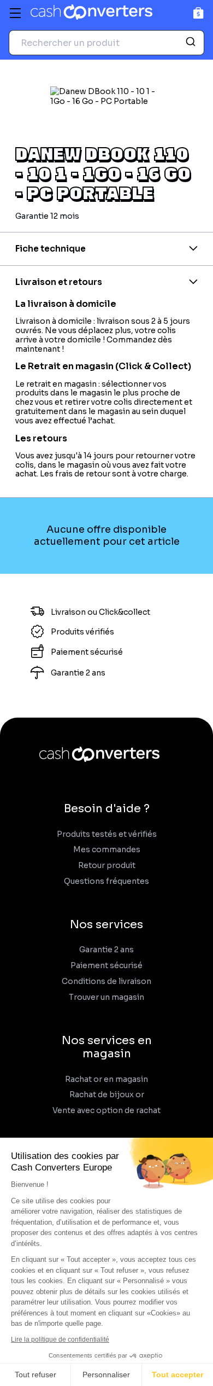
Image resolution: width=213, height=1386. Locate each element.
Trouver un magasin (106, 997)
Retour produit (106, 865)
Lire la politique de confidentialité (60, 1339)
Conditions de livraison (106, 981)
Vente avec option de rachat (106, 1110)
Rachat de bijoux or (106, 1094)
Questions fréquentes (106, 881)
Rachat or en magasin (106, 1079)
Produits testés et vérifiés (107, 834)
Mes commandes (106, 849)
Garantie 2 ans (106, 949)
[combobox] (106, 42)
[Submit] (192, 43)
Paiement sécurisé (106, 965)
